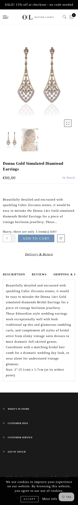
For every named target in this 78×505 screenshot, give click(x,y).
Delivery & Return (39, 254)
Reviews (39, 274)
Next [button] (63, 82)
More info (49, 499)
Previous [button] (9, 82)
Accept (29, 499)
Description (14, 274)
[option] (39, 79)
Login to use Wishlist (61, 238)
